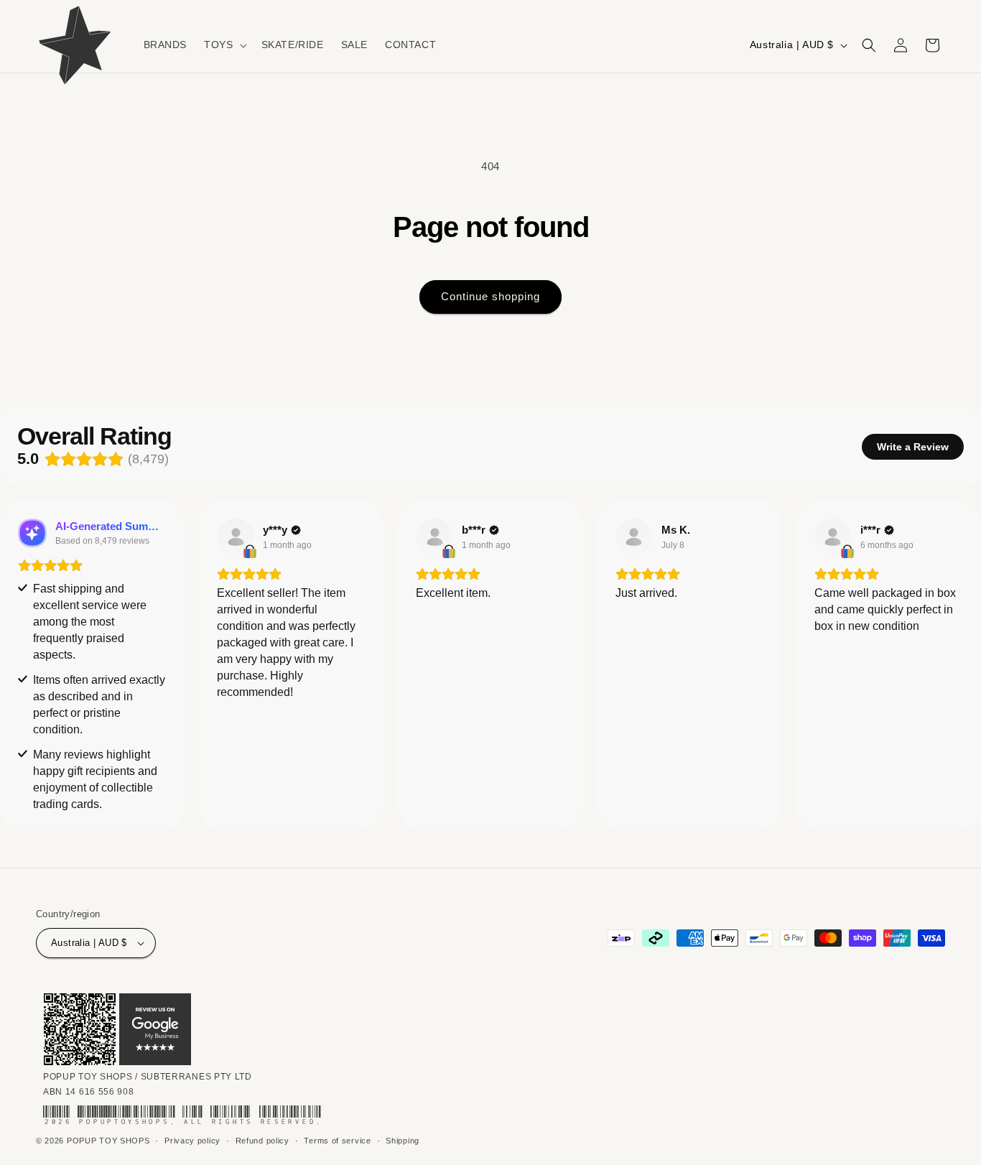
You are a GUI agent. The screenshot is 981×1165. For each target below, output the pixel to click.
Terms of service (337, 1140)
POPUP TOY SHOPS (108, 1140)
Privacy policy (192, 1140)
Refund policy (262, 1140)
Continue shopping (490, 296)
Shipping (402, 1140)
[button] (223, 44)
